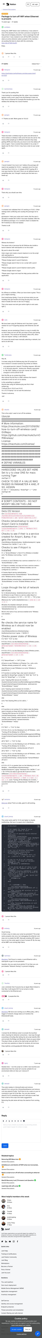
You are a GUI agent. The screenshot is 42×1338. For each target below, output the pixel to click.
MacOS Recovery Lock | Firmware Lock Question (18, 1180)
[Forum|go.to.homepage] (11, 4)
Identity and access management (12, 1304)
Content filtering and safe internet (12, 1313)
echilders (7, 27)
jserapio (6, 115)
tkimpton (7, 70)
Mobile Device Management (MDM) (12, 1288)
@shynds (4, 803)
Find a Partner (5, 1269)
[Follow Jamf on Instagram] (14, 1241)
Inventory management (8, 1294)
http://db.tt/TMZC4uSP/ (9, 43)
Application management (9, 1291)
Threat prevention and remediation (12, 1310)
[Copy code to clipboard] (38, 826)
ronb (5, 320)
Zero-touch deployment (8, 1285)
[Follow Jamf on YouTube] (10, 1241)
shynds (6, 409)
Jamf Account (5, 1272)
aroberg (6, 928)
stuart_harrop (8, 816)
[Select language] (28, 4)
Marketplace (5, 1263)
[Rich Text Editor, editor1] (21, 1132)
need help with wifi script (10, 1186)
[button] (4, 4)
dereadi (6, 1029)
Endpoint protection (7, 1307)
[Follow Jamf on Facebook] (17, 1241)
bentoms (7, 799)
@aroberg (5, 959)
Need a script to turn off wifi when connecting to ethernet (20, 1172)
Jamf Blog (4, 1260)
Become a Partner (7, 1266)
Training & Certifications (8, 1254)
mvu (8, 1206)
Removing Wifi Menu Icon (10, 1159)
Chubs (9, 1200)
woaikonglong (11, 1217)
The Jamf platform (7, 1282)
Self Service (5, 1300)
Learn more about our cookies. (21, 1325)
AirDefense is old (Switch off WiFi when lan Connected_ (20, 1165)
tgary (6, 1063)
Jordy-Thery (11, 1223)
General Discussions (9, 9)
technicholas (8, 89)
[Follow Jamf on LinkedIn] (6, 1241)
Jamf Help (4, 1251)
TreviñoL (7, 983)
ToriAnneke (8, 355)
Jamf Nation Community (9, 1257)
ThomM (9, 1211)
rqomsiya (7, 955)
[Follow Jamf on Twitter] (2, 1241)
